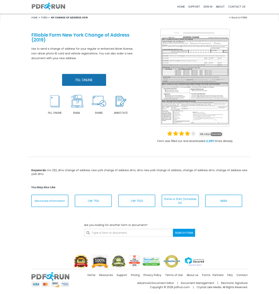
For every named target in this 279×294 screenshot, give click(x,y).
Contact (242, 275)
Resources (106, 275)
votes (210, 134)
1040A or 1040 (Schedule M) (180, 201)
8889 (223, 201)
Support (122, 275)
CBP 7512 (93, 201)
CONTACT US (236, 7)
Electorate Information (50, 201)
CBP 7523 (137, 201)
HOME (181, 7)
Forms (206, 275)
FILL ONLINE (84, 80)
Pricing (135, 275)
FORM (44, 17)
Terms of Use (174, 275)
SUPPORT (194, 7)
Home (91, 275)
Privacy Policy (152, 275)
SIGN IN (207, 7)
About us (192, 275)
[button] (139, 6)
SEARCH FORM (184, 233)
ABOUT (220, 7)
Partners (218, 275)
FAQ (230, 275)
